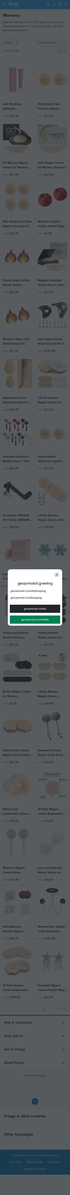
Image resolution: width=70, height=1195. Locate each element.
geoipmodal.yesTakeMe (35, 619)
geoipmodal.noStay (35, 608)
